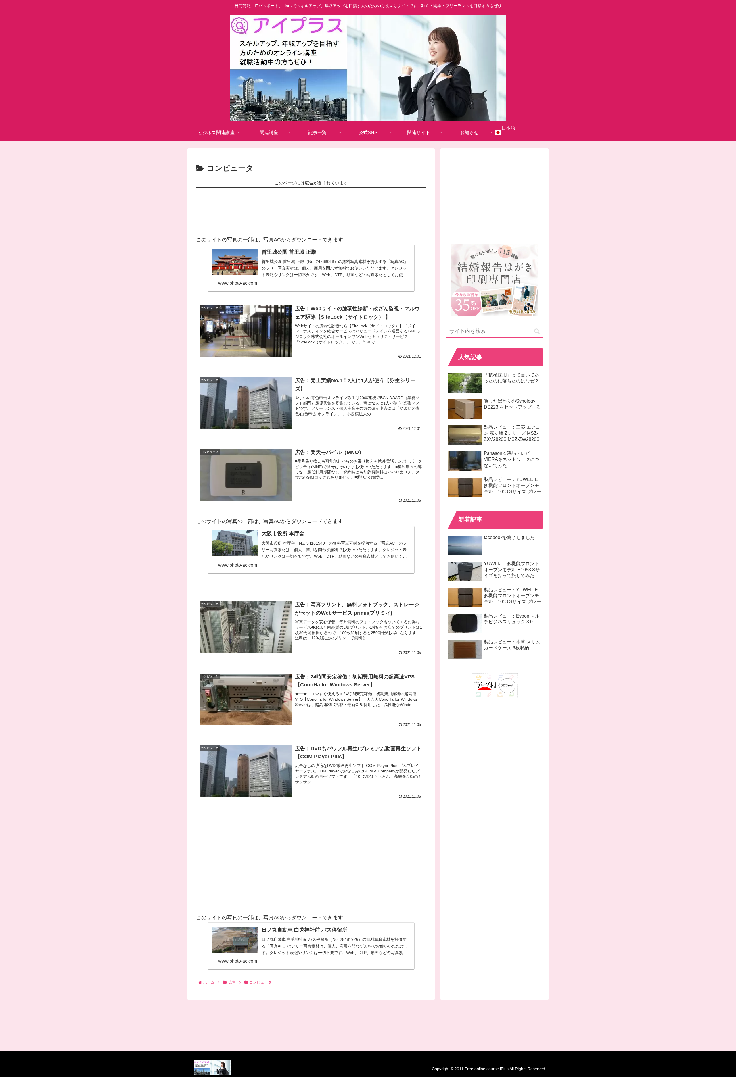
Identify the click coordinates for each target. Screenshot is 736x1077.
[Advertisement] (311, 210)
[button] (537, 331)
